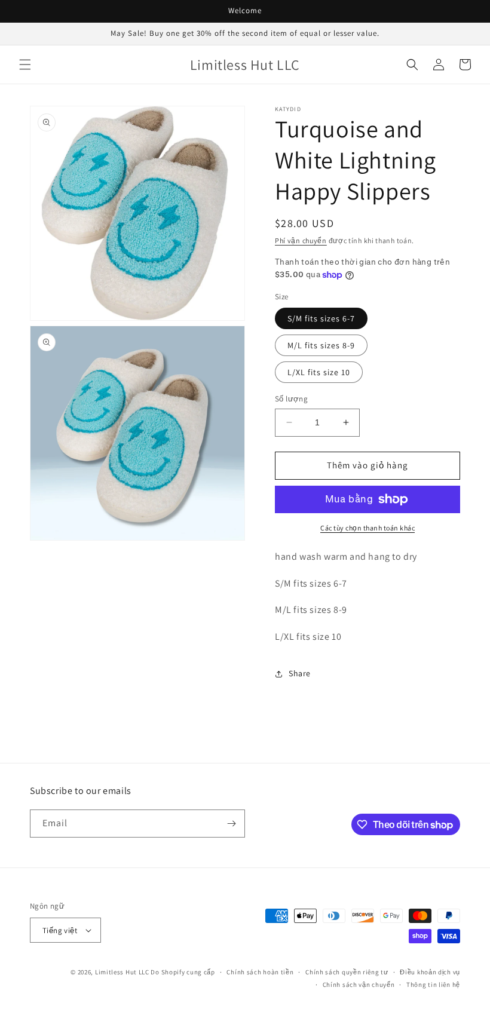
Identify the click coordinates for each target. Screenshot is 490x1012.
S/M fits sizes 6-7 (321, 318)
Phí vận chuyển (301, 240)
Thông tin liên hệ (433, 984)
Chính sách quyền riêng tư (346, 972)
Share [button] (300, 673)
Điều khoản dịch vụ (430, 972)
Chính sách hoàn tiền (259, 972)
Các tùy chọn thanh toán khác (367, 527)
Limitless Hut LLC (122, 972)
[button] (25, 64)
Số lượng (291, 399)
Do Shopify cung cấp (183, 972)
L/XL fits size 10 (318, 372)
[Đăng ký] (231, 823)
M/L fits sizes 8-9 (321, 345)
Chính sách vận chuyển (359, 984)
